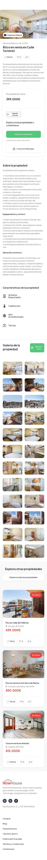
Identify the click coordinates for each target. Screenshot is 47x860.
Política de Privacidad (12, 839)
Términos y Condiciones (13, 844)
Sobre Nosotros (10, 828)
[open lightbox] (12, 368)
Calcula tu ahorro (10, 834)
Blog (5, 823)
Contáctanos (8, 849)
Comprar (6, 818)
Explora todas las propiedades (24, 577)
